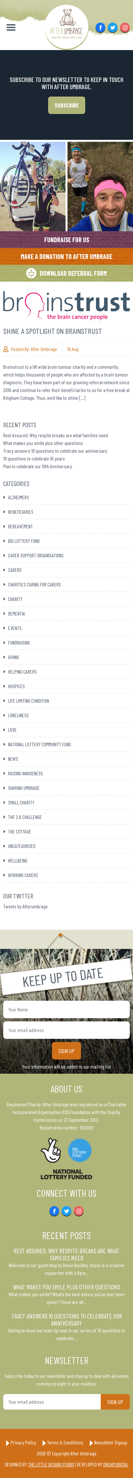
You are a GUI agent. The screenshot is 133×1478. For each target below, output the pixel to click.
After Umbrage (44, 349)
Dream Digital (115, 1464)
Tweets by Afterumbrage (25, 906)
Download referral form (73, 273)
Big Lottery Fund (24, 541)
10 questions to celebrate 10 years (34, 458)
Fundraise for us (66, 239)
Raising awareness (25, 773)
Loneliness (18, 715)
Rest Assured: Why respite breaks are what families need (55, 435)
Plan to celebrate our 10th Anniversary (37, 466)
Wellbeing (17, 860)
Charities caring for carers (34, 584)
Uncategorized (22, 846)
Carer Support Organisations (36, 555)
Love (12, 730)
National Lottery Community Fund (39, 744)
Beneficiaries (20, 512)
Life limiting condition (28, 701)
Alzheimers (18, 497)
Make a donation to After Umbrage (66, 256)
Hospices (16, 686)
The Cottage (19, 831)
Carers (15, 570)
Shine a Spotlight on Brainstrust (52, 331)
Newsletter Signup (110, 1442)
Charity (15, 599)
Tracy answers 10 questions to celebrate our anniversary (55, 451)
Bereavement (20, 526)
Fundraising (19, 642)
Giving (13, 657)
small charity (21, 802)
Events (15, 628)
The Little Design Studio (51, 1464)
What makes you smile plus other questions (43, 443)
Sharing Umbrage (24, 788)
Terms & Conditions (65, 1442)
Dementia (16, 613)
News (13, 759)
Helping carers (22, 671)
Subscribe (67, 105)
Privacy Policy (23, 1442)
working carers (23, 875)
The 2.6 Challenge (25, 817)
